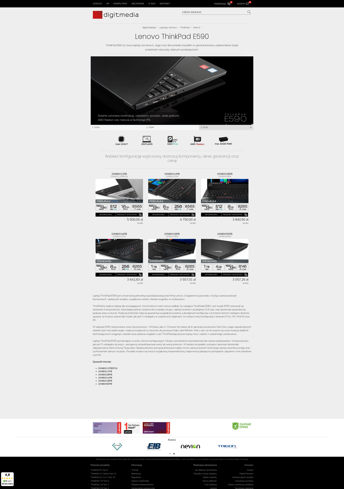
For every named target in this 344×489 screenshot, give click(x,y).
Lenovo (97, 3)
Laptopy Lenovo (168, 27)
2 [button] (174, 453)
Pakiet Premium (246, 473)
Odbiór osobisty (210, 477)
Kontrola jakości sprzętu (242, 477)
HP (107, 3)
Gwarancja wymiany (244, 481)
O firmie (134, 470)
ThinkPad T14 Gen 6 (100, 481)
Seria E (196, 27)
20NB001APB (105, 377)
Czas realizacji (210, 484)
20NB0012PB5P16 (107, 368)
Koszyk (244, 3)
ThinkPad (184, 27)
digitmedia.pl (149, 27)
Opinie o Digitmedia (140, 481)
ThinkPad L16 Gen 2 (100, 484)
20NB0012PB (105, 371)
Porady (250, 470)
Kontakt (165, 3)
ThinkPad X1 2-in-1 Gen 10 (103, 477)
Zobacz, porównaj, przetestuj (240, 484)
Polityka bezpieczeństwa (142, 484)
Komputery (120, 3)
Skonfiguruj (105, 214)
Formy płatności (210, 481)
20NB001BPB (105, 380)
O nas (151, 3)
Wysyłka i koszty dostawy (205, 473)
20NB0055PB (105, 383)
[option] (117, 447)
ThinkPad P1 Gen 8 (99, 470)
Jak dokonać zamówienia (206, 470)
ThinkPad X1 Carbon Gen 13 (103, 473)
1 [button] (170, 453)
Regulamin (136, 477)
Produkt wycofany (127, 214)
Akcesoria (138, 3)
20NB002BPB (105, 374)
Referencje (136, 473)
